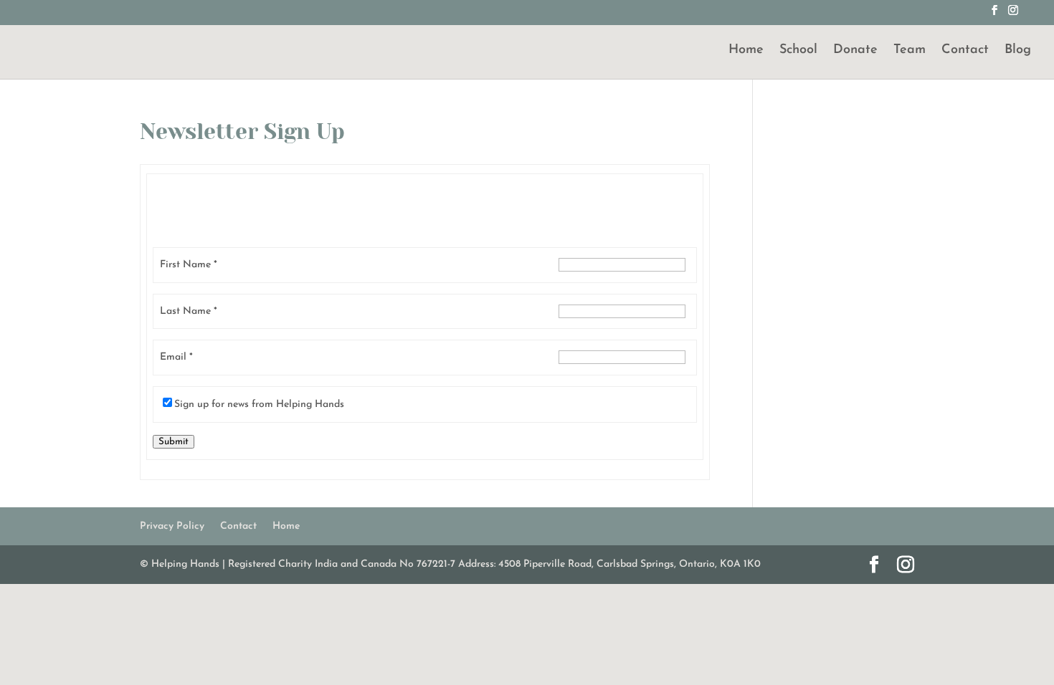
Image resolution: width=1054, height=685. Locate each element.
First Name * (188, 264)
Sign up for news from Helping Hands (259, 404)
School (798, 51)
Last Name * (188, 311)
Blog (1018, 51)
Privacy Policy (172, 526)
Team (909, 51)
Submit (173, 441)
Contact (965, 51)
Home (746, 51)
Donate (855, 51)
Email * (176, 357)
